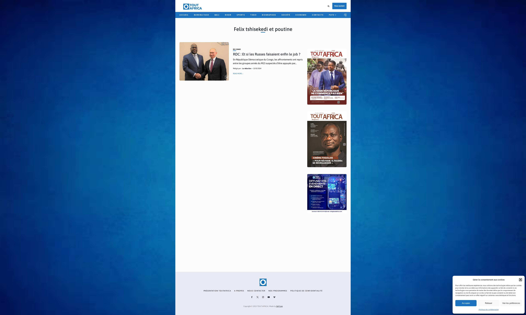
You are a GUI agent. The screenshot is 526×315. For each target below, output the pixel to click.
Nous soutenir (339, 6)
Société (285, 15)
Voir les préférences (511, 303)
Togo (253, 15)
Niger (228, 15)
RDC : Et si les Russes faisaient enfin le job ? (266, 54)
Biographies (269, 15)
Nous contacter (256, 291)
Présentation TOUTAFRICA (217, 291)
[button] (520, 279)
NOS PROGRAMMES (277, 291)
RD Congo (237, 49)
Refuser (488, 303)
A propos (239, 291)
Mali (217, 15)
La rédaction (246, 68)
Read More (237, 74)
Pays (331, 15)
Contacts (317, 15)
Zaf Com (279, 306)
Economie (300, 15)
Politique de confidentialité (489, 310)
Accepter (466, 303)
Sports (241, 15)
